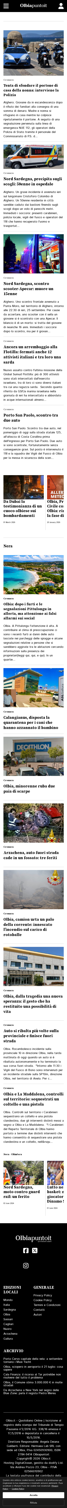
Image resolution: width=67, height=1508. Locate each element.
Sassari (8, 1319)
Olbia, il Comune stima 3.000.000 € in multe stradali (33, 1384)
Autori (38, 1314)
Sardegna (9, 1309)
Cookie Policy (43, 1300)
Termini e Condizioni (47, 1305)
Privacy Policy (43, 1295)
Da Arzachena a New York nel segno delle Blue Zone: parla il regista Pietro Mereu (31, 1392)
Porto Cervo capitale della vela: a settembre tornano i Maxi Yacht (32, 1360)
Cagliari (8, 1324)
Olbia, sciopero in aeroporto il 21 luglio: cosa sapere (33, 1368)
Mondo (8, 1300)
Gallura (8, 1339)
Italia (6, 1305)
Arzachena (10, 1334)
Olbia (6, 1314)
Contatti (39, 1310)
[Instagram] (25, 1265)
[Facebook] (25, 1250)
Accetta (33, 1495)
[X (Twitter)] (34, 1250)
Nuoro (7, 1329)
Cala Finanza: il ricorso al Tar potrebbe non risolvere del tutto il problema (32, 1376)
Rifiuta (33, 1502)
